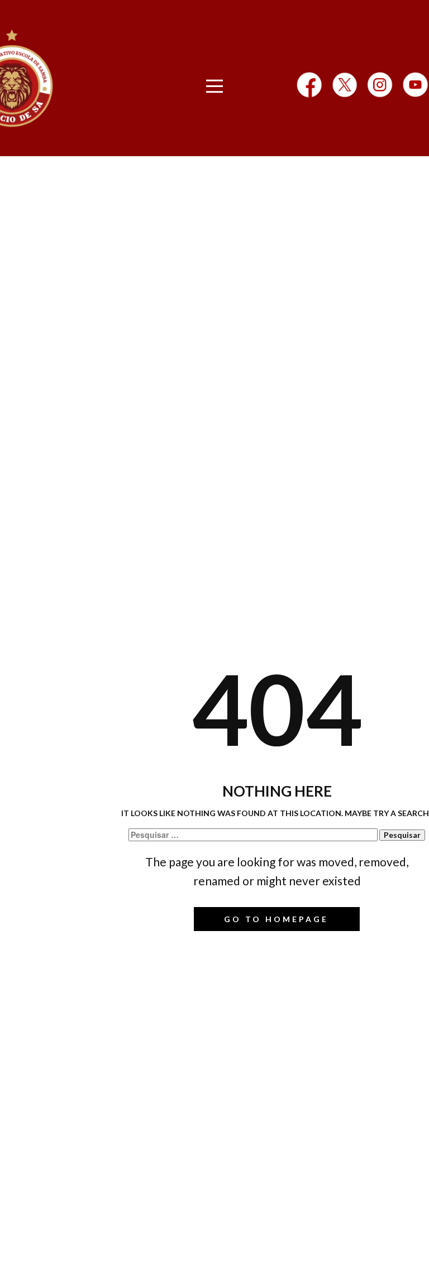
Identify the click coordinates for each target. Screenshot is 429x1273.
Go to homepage (276, 919)
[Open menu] (214, 86)
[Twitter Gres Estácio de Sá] (344, 84)
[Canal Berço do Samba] (415, 84)
